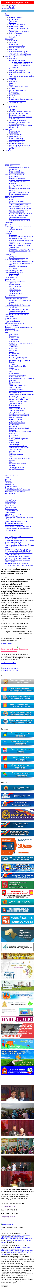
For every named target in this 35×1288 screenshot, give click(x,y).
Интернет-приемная (15, 131)
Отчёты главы (13, 49)
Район (7, 16)
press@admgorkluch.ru (8, 1216)
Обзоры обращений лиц (16, 143)
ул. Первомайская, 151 (8, 1206)
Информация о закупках (17, 115)
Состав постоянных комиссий (18, 86)
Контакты (8, 150)
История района (14, 19)
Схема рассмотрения (15, 134)
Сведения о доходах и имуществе (20, 55)
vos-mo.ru (26, 4)
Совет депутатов (10, 79)
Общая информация (15, 17)
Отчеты (11, 97)
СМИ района (13, 37)
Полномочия (13, 40)
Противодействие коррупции (18, 113)
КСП (6, 104)
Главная (7, 14)
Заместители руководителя (21, 63)
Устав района (13, 21)
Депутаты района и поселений (19, 32)
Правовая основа (14, 69)
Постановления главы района (18, 51)
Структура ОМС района (17, 24)
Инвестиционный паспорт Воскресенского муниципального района (15, 650)
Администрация (10, 56)
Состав (11, 85)
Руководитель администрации (22, 62)
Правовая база (13, 133)
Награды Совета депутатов (18, 90)
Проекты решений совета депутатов (21, 99)
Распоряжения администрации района (21, 76)
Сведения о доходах (15, 102)
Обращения (12, 95)
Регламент (12, 88)
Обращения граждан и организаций (20, 111)
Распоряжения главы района (18, 53)
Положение (16, 35)
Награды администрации (17, 71)
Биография (12, 42)
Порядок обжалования (16, 138)
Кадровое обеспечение (16, 124)
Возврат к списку (6, 644)
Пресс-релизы (13, 92)
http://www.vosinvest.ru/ (8, 663)
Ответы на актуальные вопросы (19, 145)
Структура (12, 83)
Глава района (9, 39)
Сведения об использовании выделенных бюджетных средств (20, 121)
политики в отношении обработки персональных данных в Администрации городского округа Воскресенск (17, 1236)
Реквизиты (12, 78)
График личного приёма (17, 46)
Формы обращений (15, 136)
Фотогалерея (5, 1082)
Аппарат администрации (17, 60)
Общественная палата (16, 26)
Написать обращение (16, 141)
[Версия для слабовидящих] (7, 10)
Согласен (4, 1286)
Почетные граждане (15, 33)
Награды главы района (16, 47)
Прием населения (14, 94)
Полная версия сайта (8, 8)
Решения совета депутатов (17, 101)
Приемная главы (14, 44)
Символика (12, 23)
